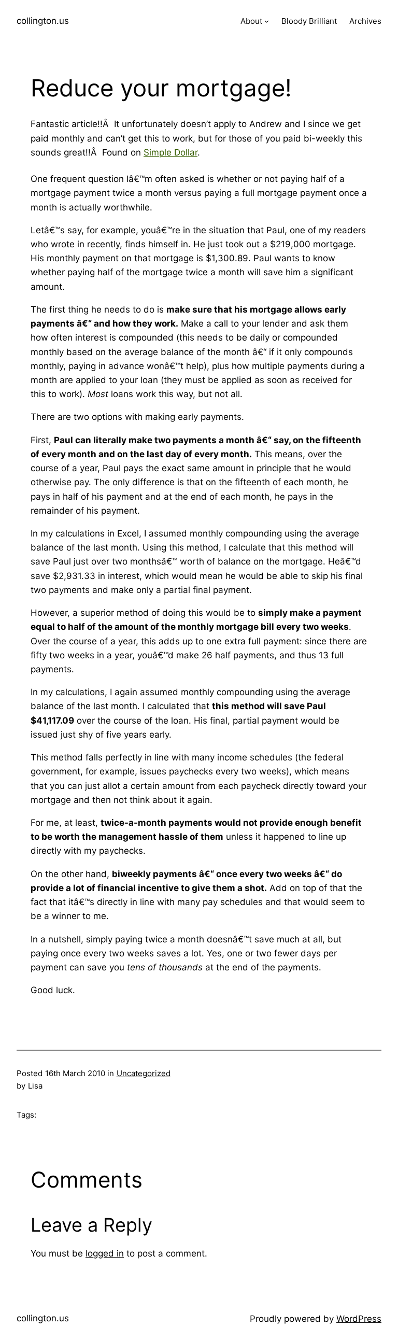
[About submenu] (266, 21)
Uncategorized (143, 1073)
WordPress (358, 1319)
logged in (105, 1253)
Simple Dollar (170, 152)
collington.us (43, 21)
